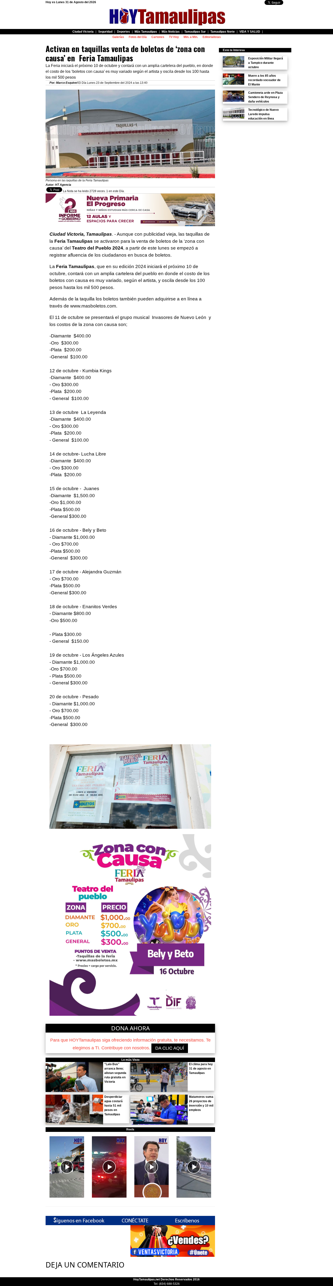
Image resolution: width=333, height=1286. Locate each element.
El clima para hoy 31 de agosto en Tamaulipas (201, 1068)
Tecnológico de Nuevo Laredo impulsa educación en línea (263, 114)
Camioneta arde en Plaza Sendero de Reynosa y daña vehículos (265, 97)
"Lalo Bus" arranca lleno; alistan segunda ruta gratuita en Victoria (115, 1072)
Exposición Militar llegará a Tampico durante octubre (265, 63)
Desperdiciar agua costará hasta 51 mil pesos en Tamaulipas (113, 1105)
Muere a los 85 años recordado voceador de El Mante (264, 80)
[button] (66, 1167)
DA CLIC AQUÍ (169, 1048)
